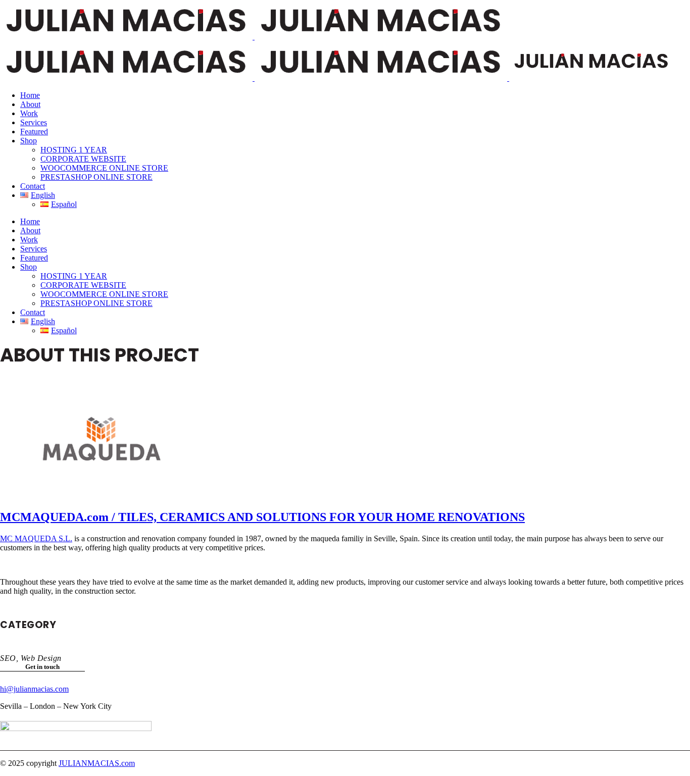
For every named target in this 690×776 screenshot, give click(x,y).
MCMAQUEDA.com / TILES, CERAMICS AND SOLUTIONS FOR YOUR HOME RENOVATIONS (262, 517)
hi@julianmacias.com (34, 689)
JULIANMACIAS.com (97, 763)
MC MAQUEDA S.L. (36, 538)
